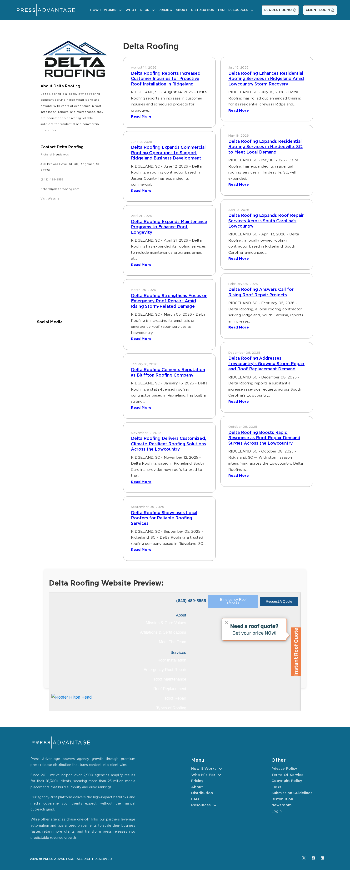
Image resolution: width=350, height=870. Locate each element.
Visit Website (50, 198)
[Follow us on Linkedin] (322, 858)
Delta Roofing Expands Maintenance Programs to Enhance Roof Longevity (169, 227)
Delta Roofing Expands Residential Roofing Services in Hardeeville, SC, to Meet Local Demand (265, 147)
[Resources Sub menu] (252, 10)
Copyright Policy (286, 780)
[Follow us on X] (304, 858)
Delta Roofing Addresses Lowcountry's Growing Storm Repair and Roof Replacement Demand (266, 364)
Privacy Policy (284, 768)
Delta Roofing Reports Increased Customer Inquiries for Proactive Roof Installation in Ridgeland (165, 79)
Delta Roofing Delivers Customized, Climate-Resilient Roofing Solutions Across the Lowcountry (168, 444)
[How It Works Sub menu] (120, 10)
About (181, 10)
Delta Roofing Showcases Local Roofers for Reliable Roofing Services (164, 518)
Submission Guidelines (291, 793)
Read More (141, 116)
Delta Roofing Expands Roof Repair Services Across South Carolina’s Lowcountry (266, 221)
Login (276, 811)
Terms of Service (287, 774)
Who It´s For (137, 10)
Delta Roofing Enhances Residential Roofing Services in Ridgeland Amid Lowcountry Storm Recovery (266, 79)
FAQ (221, 10)
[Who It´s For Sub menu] (153, 10)
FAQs (276, 787)
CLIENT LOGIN (318, 10)
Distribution (202, 10)
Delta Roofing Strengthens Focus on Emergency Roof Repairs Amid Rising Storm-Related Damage (169, 301)
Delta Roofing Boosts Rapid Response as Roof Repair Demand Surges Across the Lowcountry (264, 438)
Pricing (165, 10)
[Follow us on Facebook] (313, 858)
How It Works (103, 10)
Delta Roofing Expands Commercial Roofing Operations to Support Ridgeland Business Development (168, 153)
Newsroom (281, 805)
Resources (238, 10)
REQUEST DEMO (278, 10)
